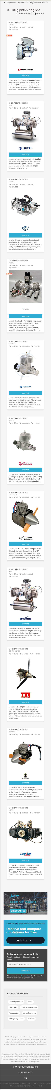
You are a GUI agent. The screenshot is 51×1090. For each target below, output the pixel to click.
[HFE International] (25, 694)
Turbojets (13, 1007)
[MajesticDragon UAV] (25, 308)
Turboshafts (13, 1013)
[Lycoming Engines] (25, 69)
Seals (30, 1002)
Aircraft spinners (29, 1013)
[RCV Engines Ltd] (25, 227)
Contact (25, 76)
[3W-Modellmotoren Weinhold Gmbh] (25, 463)
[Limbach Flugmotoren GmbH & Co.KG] (25, 853)
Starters (31, 1019)
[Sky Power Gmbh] (25, 386)
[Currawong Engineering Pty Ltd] (25, 537)
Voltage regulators (16, 1019)
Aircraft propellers (16, 1002)
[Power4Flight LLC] (25, 775)
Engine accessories (29, 1007)
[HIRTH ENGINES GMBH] (25, 147)
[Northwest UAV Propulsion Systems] (25, 617)
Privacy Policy (25, 976)
